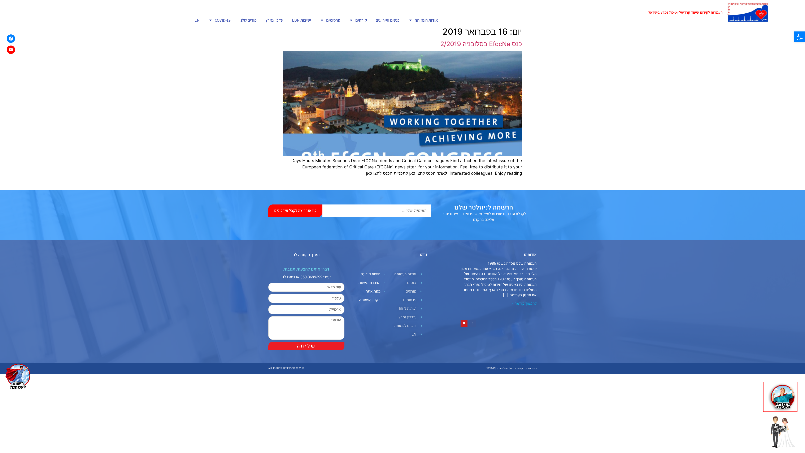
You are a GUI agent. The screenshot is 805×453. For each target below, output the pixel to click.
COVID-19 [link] (223, 20)
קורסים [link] (361, 20)
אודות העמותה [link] (426, 20)
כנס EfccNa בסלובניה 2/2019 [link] (481, 44)
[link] (799, 36)
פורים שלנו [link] (248, 20)
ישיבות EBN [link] (301, 20)
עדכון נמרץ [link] (274, 20)
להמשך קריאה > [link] (524, 303)
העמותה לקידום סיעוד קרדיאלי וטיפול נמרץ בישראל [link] (685, 12)
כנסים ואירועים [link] (388, 20)
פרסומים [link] (333, 20)
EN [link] (197, 20)
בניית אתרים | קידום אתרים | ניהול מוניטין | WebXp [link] (512, 368)
